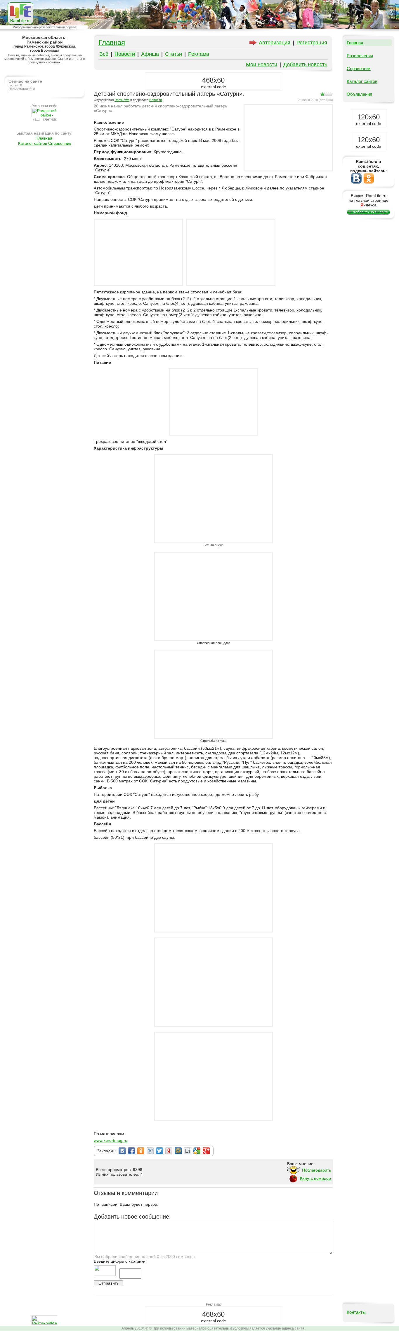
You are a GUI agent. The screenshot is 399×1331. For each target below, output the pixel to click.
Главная (44, 138)
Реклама (198, 54)
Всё (103, 54)
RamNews (122, 100)
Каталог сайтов (32, 143)
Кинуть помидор (315, 1178)
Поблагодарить (316, 1170)
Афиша (150, 54)
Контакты (356, 1312)
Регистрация (311, 43)
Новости (125, 54)
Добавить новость (305, 64)
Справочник (59, 143)
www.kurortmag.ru (110, 1140)
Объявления (359, 94)
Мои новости (261, 64)
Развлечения (360, 55)
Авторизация (274, 43)
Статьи (173, 54)
